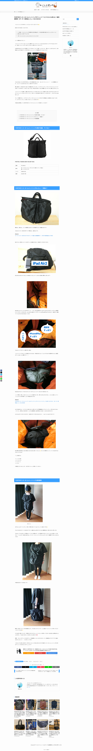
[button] (18, 667)
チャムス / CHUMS (67, 33)
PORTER (26, 661)
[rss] (76, 0)
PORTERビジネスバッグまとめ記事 (70, 26)
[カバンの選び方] (46, 5)
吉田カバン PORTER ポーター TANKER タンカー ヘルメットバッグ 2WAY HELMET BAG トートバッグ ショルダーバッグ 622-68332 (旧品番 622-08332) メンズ (40, 649)
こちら (29, 687)
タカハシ (20, 689)
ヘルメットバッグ (35, 661)
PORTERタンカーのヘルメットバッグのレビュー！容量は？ (31, 116)
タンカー (30, 661)
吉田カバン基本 (67, 35)
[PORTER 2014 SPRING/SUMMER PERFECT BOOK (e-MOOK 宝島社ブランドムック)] (37, 66)
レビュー (41, 661)
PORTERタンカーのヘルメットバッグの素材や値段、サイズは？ (32, 115)
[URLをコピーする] (56, 667)
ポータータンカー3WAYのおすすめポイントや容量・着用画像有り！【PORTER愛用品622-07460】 (34, 235)
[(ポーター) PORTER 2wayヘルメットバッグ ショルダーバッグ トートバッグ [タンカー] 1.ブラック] (37, 145)
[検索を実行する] (78, 19)
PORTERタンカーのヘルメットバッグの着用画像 (29, 118)
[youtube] (75, 0)
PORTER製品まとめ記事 (68, 31)
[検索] (78, 0)
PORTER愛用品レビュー (19, 661)
